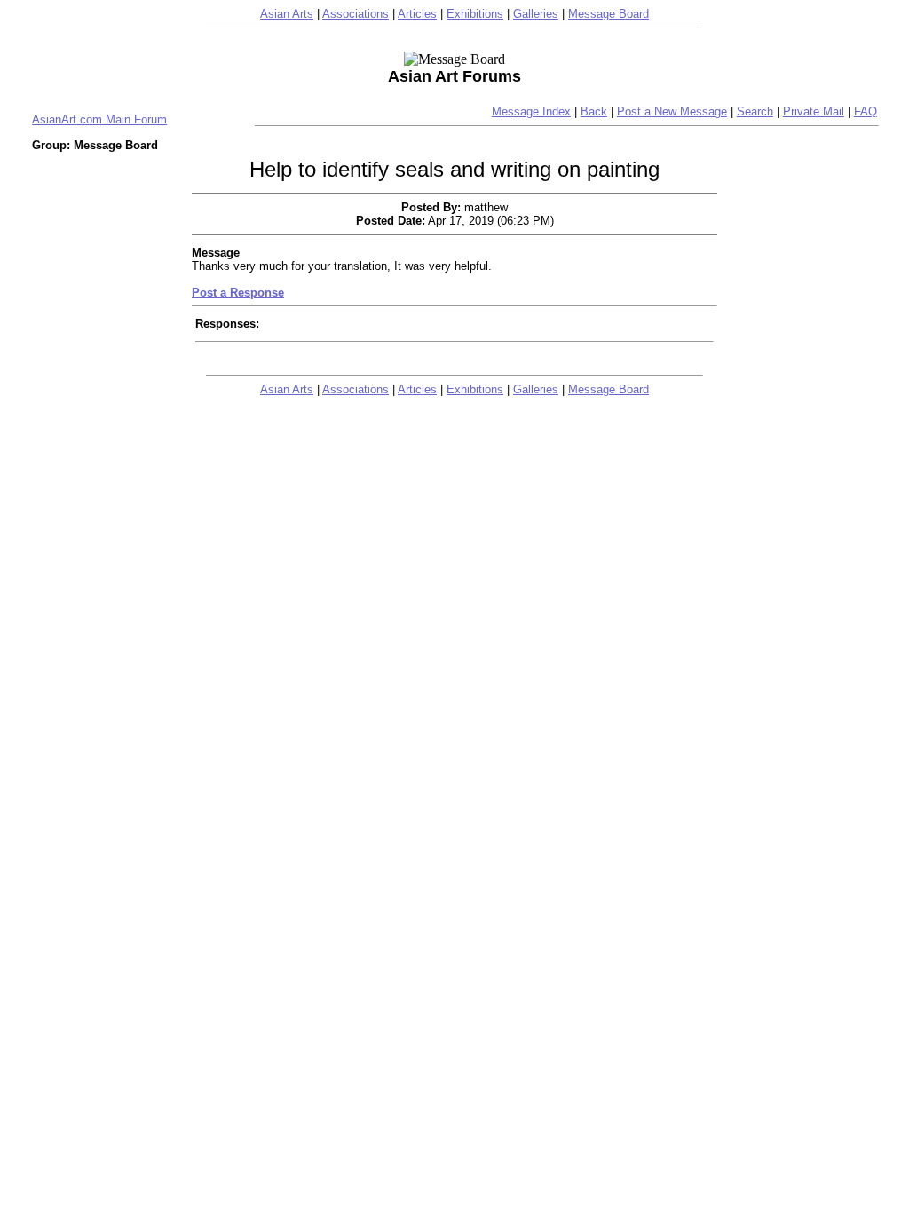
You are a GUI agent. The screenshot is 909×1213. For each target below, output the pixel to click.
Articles (417, 13)
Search (755, 111)
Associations (355, 13)
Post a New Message (672, 111)
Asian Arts (286, 13)
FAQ (865, 111)
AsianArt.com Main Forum (99, 119)
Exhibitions (475, 13)
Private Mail (813, 111)
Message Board (608, 13)
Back (594, 111)
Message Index (531, 111)
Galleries (535, 13)
